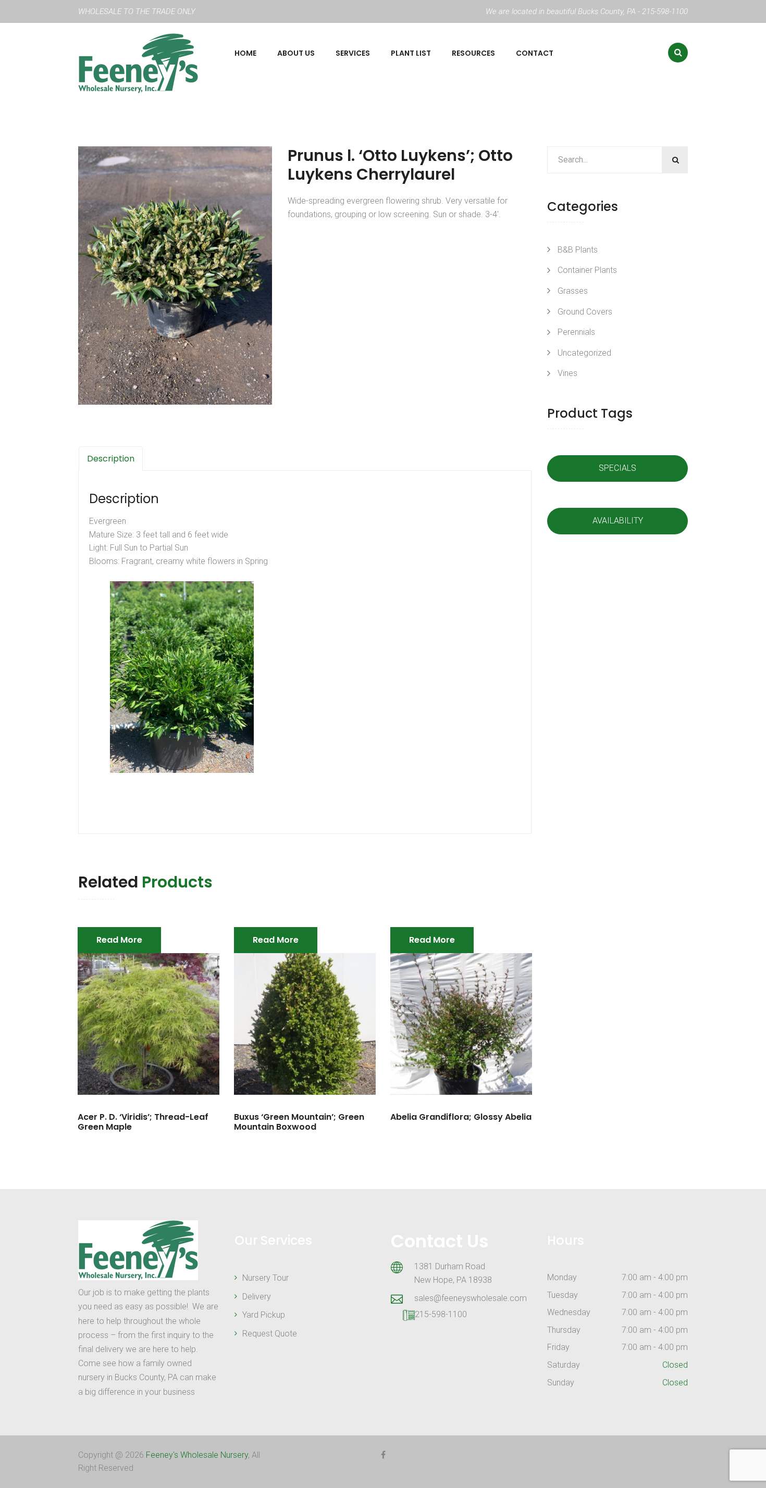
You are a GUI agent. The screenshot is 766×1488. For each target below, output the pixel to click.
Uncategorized (584, 353)
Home (245, 53)
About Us (296, 53)
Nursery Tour (265, 1278)
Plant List (411, 53)
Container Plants (587, 270)
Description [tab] (110, 459)
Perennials (576, 332)
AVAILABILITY (617, 521)
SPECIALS (617, 468)
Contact (534, 53)
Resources (473, 53)
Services (353, 53)
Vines (567, 373)
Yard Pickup (263, 1315)
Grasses (573, 291)
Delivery (256, 1297)
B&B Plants (578, 250)
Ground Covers (585, 312)
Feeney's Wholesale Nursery (197, 1455)
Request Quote (269, 1334)
